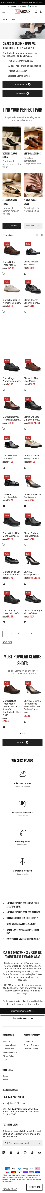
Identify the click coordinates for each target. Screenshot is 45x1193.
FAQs (4, 1060)
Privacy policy (9, 1189)
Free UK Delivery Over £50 (20, 61)
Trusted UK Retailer (17, 71)
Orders (5, 1076)
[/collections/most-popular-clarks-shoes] (22, 31)
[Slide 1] (20, 733)
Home (4, 19)
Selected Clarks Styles (19, 76)
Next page (7, 642)
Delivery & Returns (31, 1045)
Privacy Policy (8, 1056)
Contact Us (28, 1041)
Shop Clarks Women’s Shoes (22, 1011)
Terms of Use (8, 1049)
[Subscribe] (39, 1143)
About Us (6, 1041)
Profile (5, 1080)
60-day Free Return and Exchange (24, 66)
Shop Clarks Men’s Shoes (22, 1018)
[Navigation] (3, 12)
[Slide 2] (22, 733)
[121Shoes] (22, 11)
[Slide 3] (24, 733)
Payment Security (31, 1049)
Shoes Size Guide (9, 1052)
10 (31, 634)
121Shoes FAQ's (9, 1045)
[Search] (36, 11)
